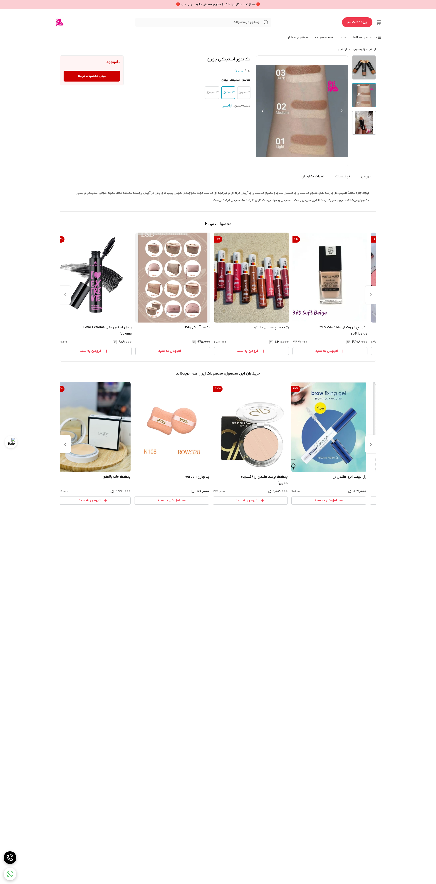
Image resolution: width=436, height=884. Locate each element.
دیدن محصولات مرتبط (92, 76)
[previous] (370, 295)
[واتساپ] (10, 874)
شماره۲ (228, 92)
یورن (238, 70)
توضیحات (342, 176)
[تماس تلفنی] (10, 857)
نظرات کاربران (312, 176)
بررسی (366, 176)
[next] (65, 295)
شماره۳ (212, 92)
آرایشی (342, 49)
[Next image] (341, 111)
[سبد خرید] (379, 22)
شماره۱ (243, 92)
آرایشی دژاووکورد (364, 49)
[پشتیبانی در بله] (11, 442)
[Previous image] (262, 111)
